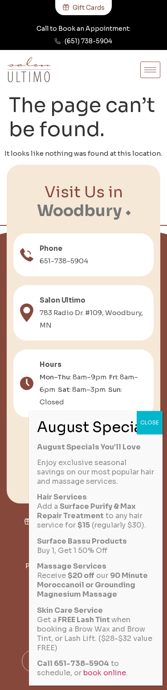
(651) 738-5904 (88, 41)
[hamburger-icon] (150, 70)
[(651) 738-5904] (58, 41)
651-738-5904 (64, 261)
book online (104, 673)
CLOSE (149, 422)
